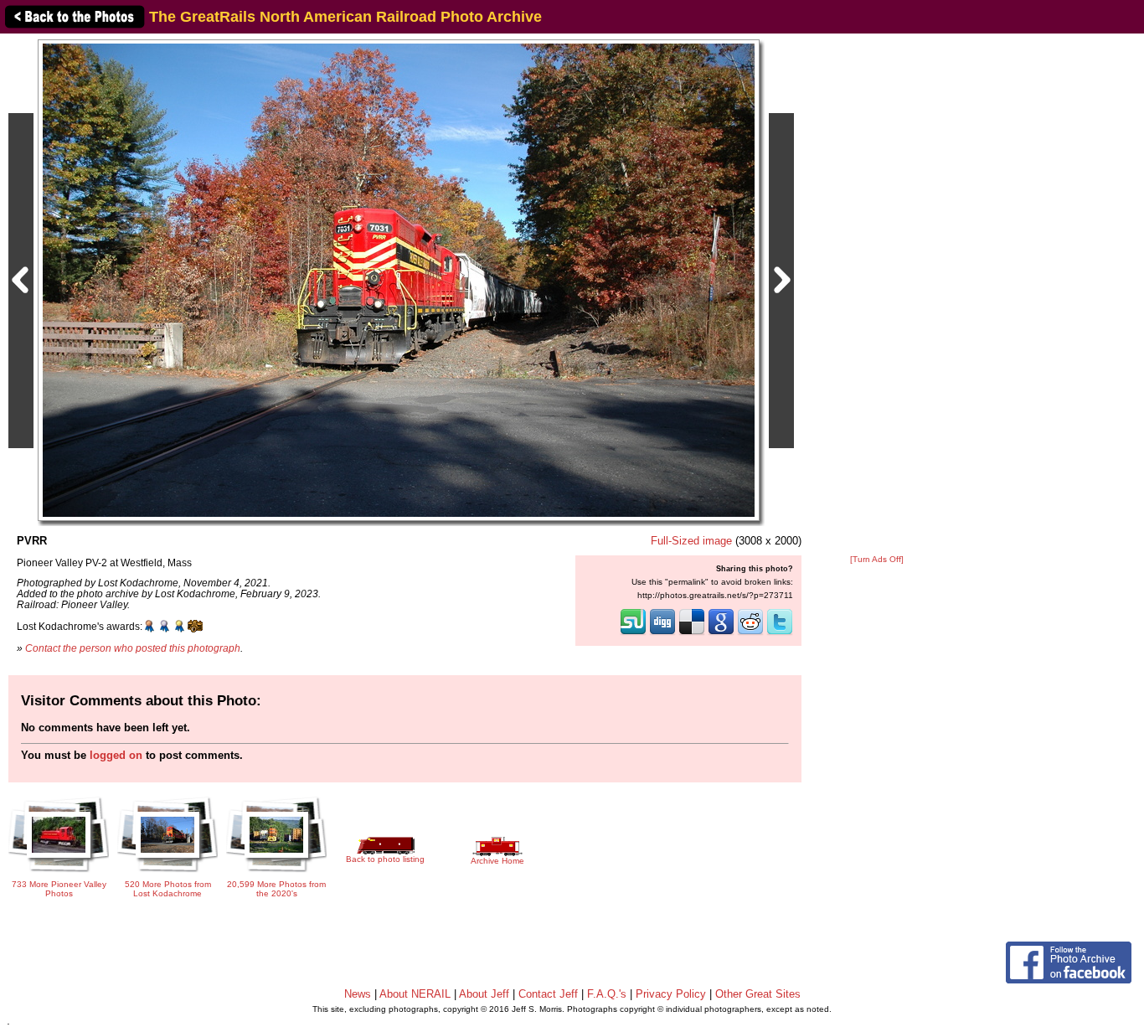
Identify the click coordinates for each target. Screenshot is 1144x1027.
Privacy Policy (671, 994)
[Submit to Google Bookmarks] (721, 633)
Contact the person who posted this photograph (132, 648)
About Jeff (484, 994)
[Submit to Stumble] (633, 633)
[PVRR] (399, 279)
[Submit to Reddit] (750, 633)
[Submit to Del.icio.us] (691, 633)
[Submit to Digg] (662, 633)
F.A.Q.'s (606, 994)
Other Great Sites (758, 994)
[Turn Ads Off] (877, 559)
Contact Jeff (548, 994)
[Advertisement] (877, 295)
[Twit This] (779, 633)
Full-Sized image (691, 540)
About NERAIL (415, 994)
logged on (116, 755)
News (357, 994)
